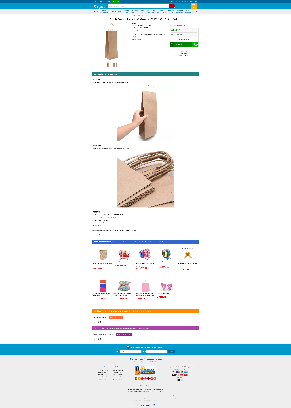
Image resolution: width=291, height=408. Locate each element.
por (94, 268)
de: (136, 266)
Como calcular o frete (103, 374)
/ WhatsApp (148, 359)
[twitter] (154, 378)
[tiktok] (148, 378)
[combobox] (141, 6)
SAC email (159, 359)
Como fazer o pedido (103, 370)
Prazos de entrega (102, 379)
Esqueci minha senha (103, 377)
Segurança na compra (117, 379)
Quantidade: (182, 39)
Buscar (172, 6)
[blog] (139, 378)
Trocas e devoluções (117, 377)
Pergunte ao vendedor (123, 334)
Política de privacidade (117, 374)
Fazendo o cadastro (102, 372)
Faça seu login (193, 1)
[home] (99, 8)
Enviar (171, 351)
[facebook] (136, 378)
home (134, 15)
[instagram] (145, 378)
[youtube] (151, 378)
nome (118, 351)
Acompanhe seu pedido (117, 370)
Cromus (134, 23)
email (144, 351)
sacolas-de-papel (154, 15)
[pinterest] (142, 378)
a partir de (117, 265)
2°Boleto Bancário (116, 372)
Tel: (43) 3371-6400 (184, 6)
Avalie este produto (115, 317)
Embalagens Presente (143, 15)
